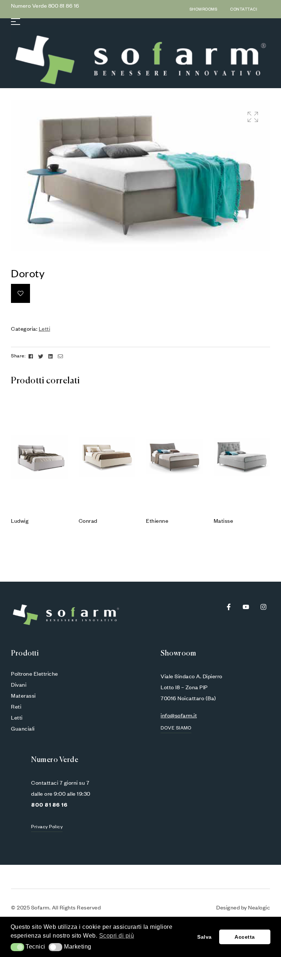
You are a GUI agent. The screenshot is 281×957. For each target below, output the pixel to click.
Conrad (88, 520)
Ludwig (20, 520)
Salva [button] (204, 937)
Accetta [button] (245, 937)
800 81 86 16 (63, 5)
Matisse (223, 520)
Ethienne (157, 520)
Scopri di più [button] (116, 935)
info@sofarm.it (179, 715)
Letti (44, 328)
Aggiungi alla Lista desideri (20, 293)
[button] (252, 116)
